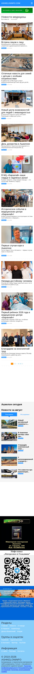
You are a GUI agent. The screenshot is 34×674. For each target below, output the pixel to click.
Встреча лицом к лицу (12, 42)
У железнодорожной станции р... (25, 459)
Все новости (5, 19)
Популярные (9, 414)
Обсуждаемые (24, 414)
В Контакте (5, 643)
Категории (14, 19)
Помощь (3, 118)
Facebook (5, 640)
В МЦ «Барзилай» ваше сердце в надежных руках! (14, 176)
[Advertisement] (17, 385)
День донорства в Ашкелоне (15, 144)
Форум (19, 631)
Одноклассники (16, 640)
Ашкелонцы (15, 628)
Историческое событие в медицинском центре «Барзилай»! (13, 211)
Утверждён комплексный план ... (23, 447)
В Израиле (5, 628)
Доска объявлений (8, 631)
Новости (13, 626)
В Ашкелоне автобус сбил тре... (23, 434)
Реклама (12, 651)
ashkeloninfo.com (10, 3)
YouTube (22, 643)
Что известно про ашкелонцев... (25, 471)
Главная (4, 626)
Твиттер (14, 643)
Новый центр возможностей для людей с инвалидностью (15, 111)
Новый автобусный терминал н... (23, 422)
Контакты (20, 651)
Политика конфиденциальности (16, 667)
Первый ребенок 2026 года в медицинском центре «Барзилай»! (15, 315)
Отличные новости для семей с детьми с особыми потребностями (16, 76)
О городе (21, 626)
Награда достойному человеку (16, 281)
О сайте (4, 651)
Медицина (4, 48)
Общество (4, 149)
